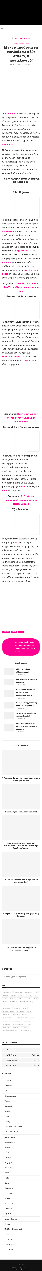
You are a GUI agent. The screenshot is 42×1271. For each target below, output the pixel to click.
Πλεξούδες (27, 1021)
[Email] (26, 1261)
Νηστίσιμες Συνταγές (22, 1017)
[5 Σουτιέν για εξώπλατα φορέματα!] (21, 796)
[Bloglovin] (29, 1261)
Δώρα (13, 1005)
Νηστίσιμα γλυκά (8, 1017)
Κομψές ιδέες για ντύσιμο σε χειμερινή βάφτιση (21, 914)
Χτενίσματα (20, 1034)
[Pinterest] (18, 1261)
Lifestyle (8, 1081)
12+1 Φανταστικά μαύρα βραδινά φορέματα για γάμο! (21, 948)
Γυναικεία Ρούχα (11, 1132)
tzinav (19, 64)
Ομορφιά (8, 1193)
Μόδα (7, 1178)
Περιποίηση (17, 1021)
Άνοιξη (12, 998)
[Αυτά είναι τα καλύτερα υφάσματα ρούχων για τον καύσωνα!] (9, 727)
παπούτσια (7, 144)
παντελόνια (8, 231)
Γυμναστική (13, 1001)
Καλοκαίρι (17, 1008)
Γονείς (7, 1122)
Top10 (5, 998)
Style (14, 631)
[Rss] (32, 1261)
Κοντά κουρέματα (8, 1011)
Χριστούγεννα (25, 1030)
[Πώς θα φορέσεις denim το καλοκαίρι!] (9, 682)
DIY (36, 992)
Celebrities (18, 992)
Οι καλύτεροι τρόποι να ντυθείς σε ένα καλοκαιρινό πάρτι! (25, 692)
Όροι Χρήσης (21, 1264)
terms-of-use (25, 1270)
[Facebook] (9, 1261)
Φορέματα (9, 1239)
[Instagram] (15, 1261)
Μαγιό (29, 1011)
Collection (28, 992)
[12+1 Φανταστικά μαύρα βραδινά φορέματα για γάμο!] (21, 931)
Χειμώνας (25, 1027)
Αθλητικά (8, 1106)
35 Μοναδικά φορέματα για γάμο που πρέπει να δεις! (21, 880)
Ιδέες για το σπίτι (24, 1005)
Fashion (6, 631)
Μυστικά (24, 1014)
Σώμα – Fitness (11, 1219)
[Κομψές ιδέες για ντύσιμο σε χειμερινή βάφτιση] (21, 898)
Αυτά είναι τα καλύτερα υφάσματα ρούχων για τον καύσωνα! (26, 726)
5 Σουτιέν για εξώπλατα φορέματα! (21, 812)
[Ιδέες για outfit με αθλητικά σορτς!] (9, 671)
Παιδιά (7, 1198)
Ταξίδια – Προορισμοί (13, 1229)
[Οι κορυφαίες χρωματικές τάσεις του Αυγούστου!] (9, 705)
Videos (7, 1101)
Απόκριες (28, 998)
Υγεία (7, 1234)
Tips (21, 631)
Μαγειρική (9, 1163)
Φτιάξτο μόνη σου (12, 1245)
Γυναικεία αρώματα (25, 1001)
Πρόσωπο (9, 1204)
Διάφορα (8, 1147)
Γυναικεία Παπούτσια (13, 1127)
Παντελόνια (6, 1021)
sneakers (27, 360)
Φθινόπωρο (6, 1027)
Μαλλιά (8, 1173)
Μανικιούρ (6, 1014)
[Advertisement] (21, 89)
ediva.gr (17, 1270)
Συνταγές (8, 1209)
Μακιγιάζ (8, 1168)
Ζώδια (7, 1152)
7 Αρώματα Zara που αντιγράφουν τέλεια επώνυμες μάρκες (21, 779)
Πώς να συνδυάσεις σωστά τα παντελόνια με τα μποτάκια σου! (22, 418)
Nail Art (13, 995)
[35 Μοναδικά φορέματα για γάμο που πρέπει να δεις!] (21, 864)
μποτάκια (6, 262)
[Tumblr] (24, 1261)
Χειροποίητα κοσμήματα (10, 1030)
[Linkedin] (21, 1261)
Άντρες (20, 998)
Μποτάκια (15, 1014)
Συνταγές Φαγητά (18, 1024)
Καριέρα (8, 1157)
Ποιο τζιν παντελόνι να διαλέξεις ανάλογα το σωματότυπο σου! (21, 287)
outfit (5, 490)
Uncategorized (10, 1096)
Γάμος (36, 998)
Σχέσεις (8, 1214)
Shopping (8, 1086)
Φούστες (16, 1027)
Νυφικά (34, 1017)
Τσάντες (29, 1024)
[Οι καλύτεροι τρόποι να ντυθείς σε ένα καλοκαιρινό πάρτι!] (9, 693)
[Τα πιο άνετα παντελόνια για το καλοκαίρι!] (9, 715)
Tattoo (7, 1091)
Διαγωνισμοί (10, 1137)
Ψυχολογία (9, 1250)
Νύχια (7, 1183)
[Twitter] (12, 1261)
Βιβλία (7, 1111)
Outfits (22, 995)
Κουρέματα (20, 1011)
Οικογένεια (9, 1188)
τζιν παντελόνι (12, 113)
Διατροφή (6, 1005)
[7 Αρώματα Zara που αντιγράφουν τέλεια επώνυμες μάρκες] (21, 762)
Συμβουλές (6, 1024)
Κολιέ (24, 1008)
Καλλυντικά (6, 1008)
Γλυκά (5, 1001)
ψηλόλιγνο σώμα (11, 356)
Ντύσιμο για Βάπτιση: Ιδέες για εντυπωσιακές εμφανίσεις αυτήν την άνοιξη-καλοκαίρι (21, 845)
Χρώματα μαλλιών (8, 1034)
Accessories (7, 992)
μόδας (14, 542)
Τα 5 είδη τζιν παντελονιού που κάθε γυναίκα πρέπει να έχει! (21, 500)
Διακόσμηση (10, 1142)
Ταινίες (7, 1224)
